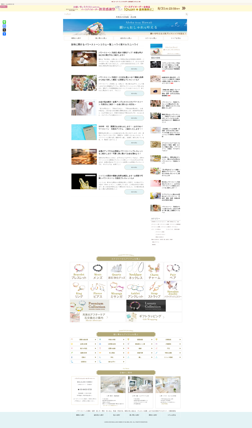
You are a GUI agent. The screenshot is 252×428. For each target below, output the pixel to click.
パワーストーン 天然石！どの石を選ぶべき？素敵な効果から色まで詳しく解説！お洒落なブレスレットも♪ (121, 78)
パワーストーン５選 (155, 224)
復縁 (140, 348)
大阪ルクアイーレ (155, 242)
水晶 (164, 239)
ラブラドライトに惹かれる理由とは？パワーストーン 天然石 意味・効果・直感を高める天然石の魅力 (171, 197)
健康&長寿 (83, 353)
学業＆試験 (168, 353)
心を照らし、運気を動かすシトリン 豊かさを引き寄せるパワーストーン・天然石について (171, 160)
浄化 (112, 357)
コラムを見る (172, 415)
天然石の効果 (176, 229)
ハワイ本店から (158, 229)
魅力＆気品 (83, 348)
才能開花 (168, 344)
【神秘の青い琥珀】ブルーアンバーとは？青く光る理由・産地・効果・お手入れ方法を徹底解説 (171, 92)
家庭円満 (140, 353)
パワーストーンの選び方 (166, 226)
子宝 (168, 348)
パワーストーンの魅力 (160, 231)
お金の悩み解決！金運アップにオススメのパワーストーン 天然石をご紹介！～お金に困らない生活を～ (121, 102)
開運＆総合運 (84, 339)
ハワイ (152, 229)
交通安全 (83, 362)
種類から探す (80, 415)
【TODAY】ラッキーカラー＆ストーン (158, 221)
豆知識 (171, 239)
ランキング (168, 229)
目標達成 (168, 339)
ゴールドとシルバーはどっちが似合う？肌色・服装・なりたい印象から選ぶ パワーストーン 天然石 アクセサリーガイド (171, 146)
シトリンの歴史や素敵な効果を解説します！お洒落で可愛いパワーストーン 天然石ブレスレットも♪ (121, 176)
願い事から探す (134, 415)
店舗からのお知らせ (160, 236)
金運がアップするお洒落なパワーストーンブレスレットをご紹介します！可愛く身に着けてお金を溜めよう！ (121, 152)
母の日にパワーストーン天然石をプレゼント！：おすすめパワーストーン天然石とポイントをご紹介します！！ (171, 185)
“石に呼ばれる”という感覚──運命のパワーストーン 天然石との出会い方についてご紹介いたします (171, 172)
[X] (4, 30)
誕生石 (167, 239)
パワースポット (174, 226)
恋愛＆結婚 (111, 348)
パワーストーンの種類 (155, 226)
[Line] (4, 22)
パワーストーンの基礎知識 (175, 224)
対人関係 (112, 353)
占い (172, 229)
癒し (140, 357)
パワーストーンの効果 (164, 224)
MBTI (168, 221)
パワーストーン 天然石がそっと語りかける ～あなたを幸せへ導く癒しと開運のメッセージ (171, 209)
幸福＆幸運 (111, 339)
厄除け (84, 357)
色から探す (116, 415)
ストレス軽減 (168, 357)
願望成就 (140, 339)
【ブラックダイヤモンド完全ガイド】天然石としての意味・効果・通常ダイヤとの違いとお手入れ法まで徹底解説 (171, 67)
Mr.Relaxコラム (173, 221)
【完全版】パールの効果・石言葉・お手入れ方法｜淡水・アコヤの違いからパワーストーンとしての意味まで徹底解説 (171, 132)
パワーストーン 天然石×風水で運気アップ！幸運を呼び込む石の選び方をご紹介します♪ (121, 53)
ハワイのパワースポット (160, 234)
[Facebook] (4, 26)
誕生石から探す (99, 415)
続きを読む (134, 69)
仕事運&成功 (112, 344)
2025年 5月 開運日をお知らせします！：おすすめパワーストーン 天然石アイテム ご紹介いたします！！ (121, 127)
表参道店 (154, 244)
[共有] (4, 34)
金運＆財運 (83, 344)
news (178, 221)
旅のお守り (111, 362)
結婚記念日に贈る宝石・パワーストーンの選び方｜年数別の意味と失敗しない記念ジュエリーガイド (171, 80)
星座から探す (153, 415)
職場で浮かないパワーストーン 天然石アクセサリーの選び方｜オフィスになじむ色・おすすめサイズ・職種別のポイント (171, 118)
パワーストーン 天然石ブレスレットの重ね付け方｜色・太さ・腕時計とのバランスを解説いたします (171, 105)
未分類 (161, 239)
